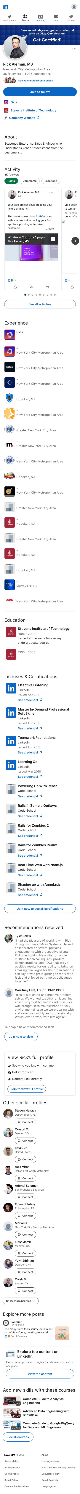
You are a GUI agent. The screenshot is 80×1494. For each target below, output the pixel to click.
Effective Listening (33, 685)
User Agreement (50, 1461)
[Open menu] (74, 49)
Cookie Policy (11, 1473)
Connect (27, 1122)
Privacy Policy (12, 1467)
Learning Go (27, 762)
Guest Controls (49, 1480)
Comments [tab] (30, 180)
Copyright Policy (50, 1473)
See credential (28, 700)
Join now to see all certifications (40, 908)
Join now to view (21, 1036)
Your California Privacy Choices (58, 1467)
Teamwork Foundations (37, 738)
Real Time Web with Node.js (40, 865)
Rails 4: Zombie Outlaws (37, 806)
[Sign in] (74, 7)
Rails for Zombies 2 (33, 825)
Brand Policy (11, 1480)
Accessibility (11, 1461)
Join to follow (40, 92)
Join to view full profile (27, 1089)
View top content (40, 1374)
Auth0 (40, 216)
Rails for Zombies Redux (37, 845)
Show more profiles (19, 1300)
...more (49, 228)
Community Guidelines (16, 1486)
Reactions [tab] (50, 180)
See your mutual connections (35, 80)
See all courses (18, 1437)
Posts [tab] (11, 180)
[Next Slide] (75, 241)
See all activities (40, 304)
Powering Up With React (37, 786)
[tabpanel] (40, 240)
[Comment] (31, 287)
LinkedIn (24, 690)
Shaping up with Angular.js (39, 884)
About (44, 1454)
